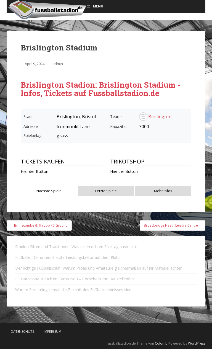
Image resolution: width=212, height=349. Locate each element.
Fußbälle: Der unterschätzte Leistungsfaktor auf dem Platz (67, 257)
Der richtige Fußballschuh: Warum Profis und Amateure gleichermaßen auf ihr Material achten (98, 268)
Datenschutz (23, 331)
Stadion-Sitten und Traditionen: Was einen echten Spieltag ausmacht (76, 246)
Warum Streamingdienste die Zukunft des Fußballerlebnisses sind (73, 289)
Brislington (159, 117)
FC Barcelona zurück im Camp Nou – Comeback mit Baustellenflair (75, 278)
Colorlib (161, 343)
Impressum (52, 331)
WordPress (196, 343)
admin (57, 63)
